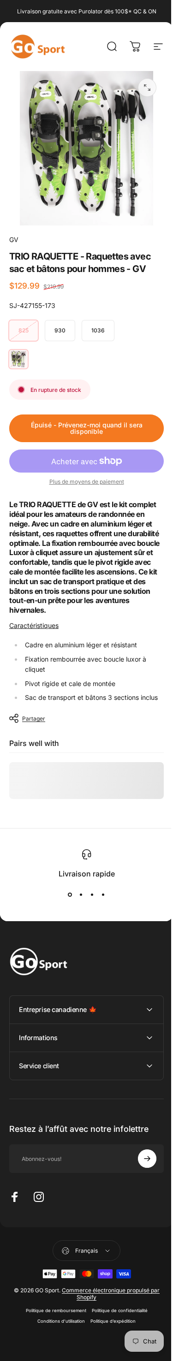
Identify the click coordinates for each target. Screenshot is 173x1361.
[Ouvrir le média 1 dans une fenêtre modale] (147, 87)
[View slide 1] (70, 894)
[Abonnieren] (140, 1162)
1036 (98, 330)
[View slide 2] (81, 894)
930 (60, 330)
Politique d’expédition (109, 1324)
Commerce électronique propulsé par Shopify (107, 1297)
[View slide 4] (103, 894)
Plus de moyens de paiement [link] (86, 481)
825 (23, 330)
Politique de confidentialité (116, 1314)
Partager (33, 718)
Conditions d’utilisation (58, 1324)
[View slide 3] (92, 894)
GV (13, 239)
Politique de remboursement (52, 1314)
